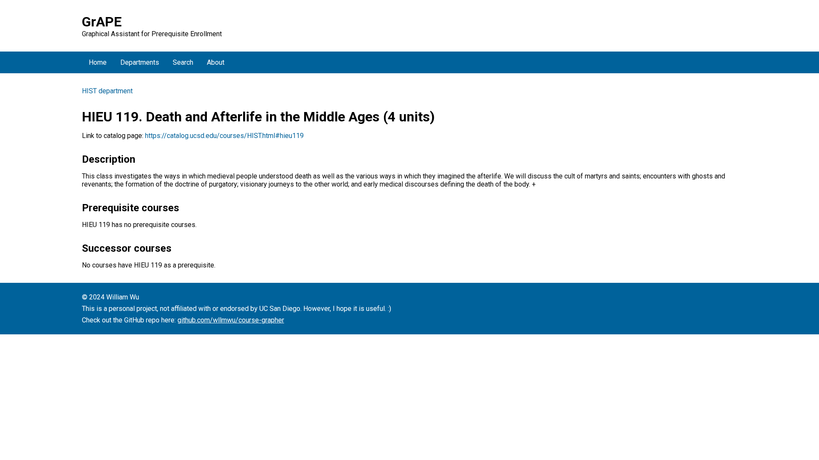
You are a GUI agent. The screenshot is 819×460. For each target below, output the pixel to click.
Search (183, 62)
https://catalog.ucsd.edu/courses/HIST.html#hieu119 (224, 136)
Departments (139, 62)
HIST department (107, 91)
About (215, 62)
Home (98, 62)
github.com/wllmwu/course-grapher (230, 320)
